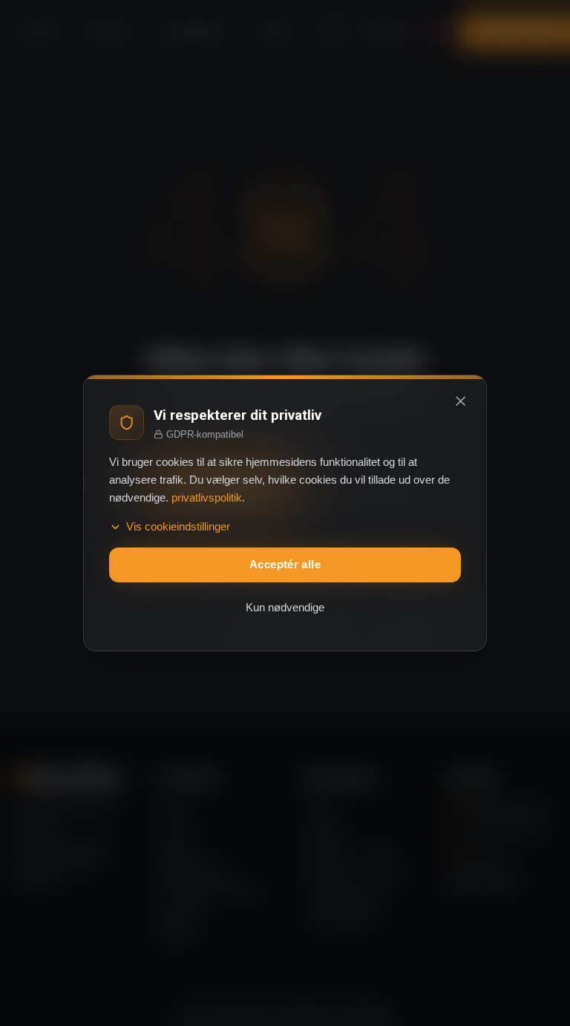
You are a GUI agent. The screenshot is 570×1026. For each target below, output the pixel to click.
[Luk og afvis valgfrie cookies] (461, 400)
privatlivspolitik (206, 498)
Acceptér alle (285, 564)
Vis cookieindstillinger (178, 527)
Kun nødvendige (285, 608)
